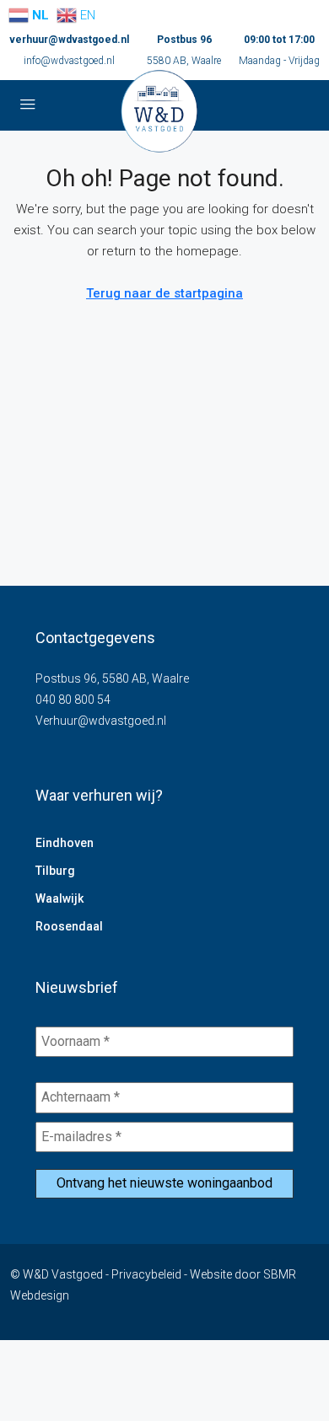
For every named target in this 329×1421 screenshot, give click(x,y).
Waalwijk (59, 898)
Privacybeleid (146, 1274)
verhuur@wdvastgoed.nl (69, 40)
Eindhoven (64, 843)
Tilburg (55, 870)
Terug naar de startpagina (164, 293)
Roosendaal (69, 926)
